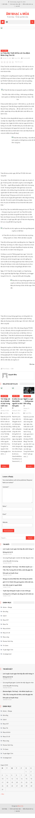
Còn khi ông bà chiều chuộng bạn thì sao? (30, 466)
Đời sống (4, 51)
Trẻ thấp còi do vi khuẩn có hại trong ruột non (5, 402)
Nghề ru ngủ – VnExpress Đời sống (28, 401)
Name (5, 506)
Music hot (20, 806)
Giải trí (5, 616)
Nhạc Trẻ (5, 624)
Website (5, 522)
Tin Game (5, 645)
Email (5, 514)
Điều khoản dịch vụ (28, 4)
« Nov (2, 794)
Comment (6, 487)
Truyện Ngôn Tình (8, 650)
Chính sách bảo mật (15, 4)
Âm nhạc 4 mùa (17, 13)
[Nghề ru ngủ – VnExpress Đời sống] (29, 390)
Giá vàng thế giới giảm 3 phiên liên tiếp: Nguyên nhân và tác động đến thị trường (18, 559)
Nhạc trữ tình (6, 628)
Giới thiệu (4, 4)
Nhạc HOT (6, 620)
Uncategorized (7, 654)
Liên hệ (18, 6)
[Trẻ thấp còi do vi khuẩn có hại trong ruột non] (6, 390)
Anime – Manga (7, 607)
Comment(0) (26, 58)
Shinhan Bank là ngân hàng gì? (6, 466)
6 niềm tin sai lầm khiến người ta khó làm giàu (17, 402)
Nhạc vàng (6, 637)
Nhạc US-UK (6, 633)
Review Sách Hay (8, 641)
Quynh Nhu (17, 58)
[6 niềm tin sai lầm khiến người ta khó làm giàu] (17, 390)
